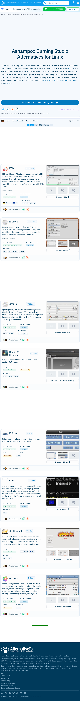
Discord (59, 666)
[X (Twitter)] (6, 693)
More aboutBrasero (61, 250)
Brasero (47, 80)
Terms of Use (5, 676)
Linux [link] (31, 125)
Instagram (32, 668)
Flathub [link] (46, 125)
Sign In (73, 3)
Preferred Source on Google (10, 688)
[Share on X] (8, 109)
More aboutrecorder (61, 607)
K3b (70, 68)
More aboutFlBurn (61, 462)
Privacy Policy (6, 678)
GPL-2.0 (18, 245)
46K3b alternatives (7, 190)
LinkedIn (41, 668)
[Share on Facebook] (3, 109)
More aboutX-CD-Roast (61, 560)
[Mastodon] (10, 693)
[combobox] (56, 3)
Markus (22, 659)
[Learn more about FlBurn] (5, 434)
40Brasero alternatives (8, 238)
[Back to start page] (3, 3)
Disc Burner (24, 197)
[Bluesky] (13, 693)
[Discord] (2, 693)
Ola (15, 659)
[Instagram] (21, 693)
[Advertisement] (40, 30)
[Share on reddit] (12, 109)
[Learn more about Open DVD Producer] (5, 353)
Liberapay (18, 670)
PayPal (25, 670)
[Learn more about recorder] (5, 579)
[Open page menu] (78, 3)
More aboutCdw (61, 509)
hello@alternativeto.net (44, 666)
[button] (62, 175)
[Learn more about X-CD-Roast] (5, 532)
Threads (25, 668)
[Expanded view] (70, 121)
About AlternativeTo (8, 683)
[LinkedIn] (25, 693)
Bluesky (19, 668)
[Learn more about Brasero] (5, 222)
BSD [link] (40, 125)
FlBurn (8, 83)
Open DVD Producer (68, 80)
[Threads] (17, 693)
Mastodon (12, 668)
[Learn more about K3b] (5, 169)
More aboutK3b (61, 197)
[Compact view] (72, 121)
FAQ (2, 673)
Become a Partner (7, 686)
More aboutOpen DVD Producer (61, 381)
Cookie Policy (5, 681)
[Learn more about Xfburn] (5, 305)
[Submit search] (45, 3)
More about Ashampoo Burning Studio (38, 102)
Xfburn (55, 80)
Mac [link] (36, 125)
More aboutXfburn (61, 333)
